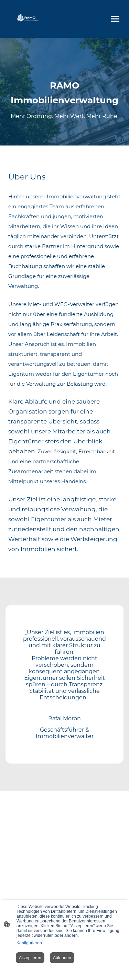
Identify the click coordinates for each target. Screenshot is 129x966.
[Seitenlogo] (29, 19)
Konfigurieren (29, 943)
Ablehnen (62, 957)
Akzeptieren (30, 957)
